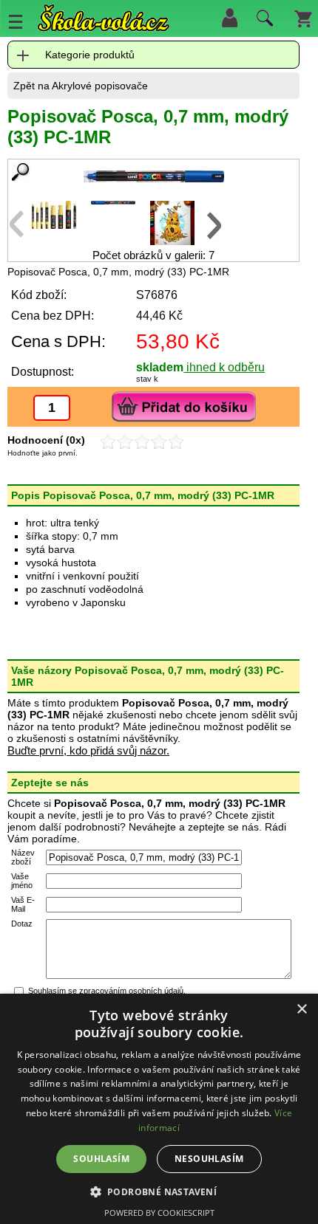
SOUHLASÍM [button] (101, 1158)
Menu (15, 21)
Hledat (262, 21)
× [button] (301, 1009)
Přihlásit (229, 18)
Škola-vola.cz (103, 18)
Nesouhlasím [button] (209, 1158)
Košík (303, 18)
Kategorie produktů (90, 55)
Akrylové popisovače (100, 86)
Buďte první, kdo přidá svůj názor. (88, 750)
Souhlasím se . (107, 990)
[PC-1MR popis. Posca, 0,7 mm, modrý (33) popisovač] (54, 225)
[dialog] (159, 1109)
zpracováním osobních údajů (131, 990)
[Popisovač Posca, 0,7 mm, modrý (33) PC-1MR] (153, 176)
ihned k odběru (224, 367)
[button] (159, 1191)
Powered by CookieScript (159, 1212)
